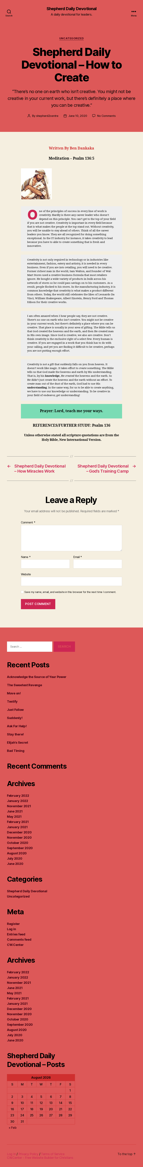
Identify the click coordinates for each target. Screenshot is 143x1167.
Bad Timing (15, 751)
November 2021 (19, 806)
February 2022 (18, 795)
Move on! (14, 693)
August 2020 (17, 853)
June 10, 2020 (77, 116)
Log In (11, 1154)
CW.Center (15, 945)
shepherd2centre (47, 116)
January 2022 (17, 801)
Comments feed (19, 939)
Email (77, 557)
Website (26, 574)
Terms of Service (53, 1154)
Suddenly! (14, 718)
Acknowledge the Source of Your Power (36, 677)
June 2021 (15, 811)
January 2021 (17, 827)
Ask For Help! (17, 726)
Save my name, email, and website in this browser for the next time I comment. (70, 592)
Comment (28, 522)
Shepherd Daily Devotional (71, 9)
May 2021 (14, 816)
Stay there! (15, 734)
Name (26, 557)
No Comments (106, 116)
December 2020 (19, 832)
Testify (12, 701)
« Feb (13, 1127)
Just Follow (15, 710)
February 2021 (18, 822)
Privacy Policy (28, 1154)
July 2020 (14, 858)
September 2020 (20, 848)
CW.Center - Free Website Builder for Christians (40, 1157)
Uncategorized (71, 38)
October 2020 (17, 843)
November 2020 (19, 837)
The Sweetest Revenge (24, 685)
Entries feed (16, 934)
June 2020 (15, 864)
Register (13, 924)
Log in (11, 929)
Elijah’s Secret (17, 742)
